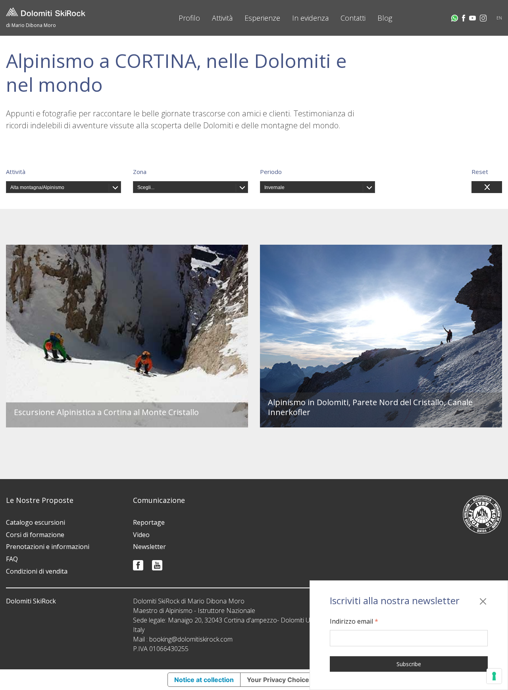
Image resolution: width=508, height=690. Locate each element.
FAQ (12, 559)
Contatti (353, 18)
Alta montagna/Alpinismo (37, 187)
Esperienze (262, 18)
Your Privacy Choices (280, 680)
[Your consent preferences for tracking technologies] (494, 676)
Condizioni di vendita (36, 571)
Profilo (189, 18)
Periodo (271, 172)
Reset (479, 172)
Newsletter (149, 546)
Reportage (149, 522)
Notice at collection (204, 680)
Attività (222, 18)
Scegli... (145, 187)
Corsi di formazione (35, 534)
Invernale (274, 187)
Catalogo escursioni (35, 522)
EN (499, 18)
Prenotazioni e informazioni (47, 546)
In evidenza (310, 18)
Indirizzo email (354, 621)
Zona (139, 172)
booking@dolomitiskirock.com (191, 639)
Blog (384, 18)
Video (141, 534)
